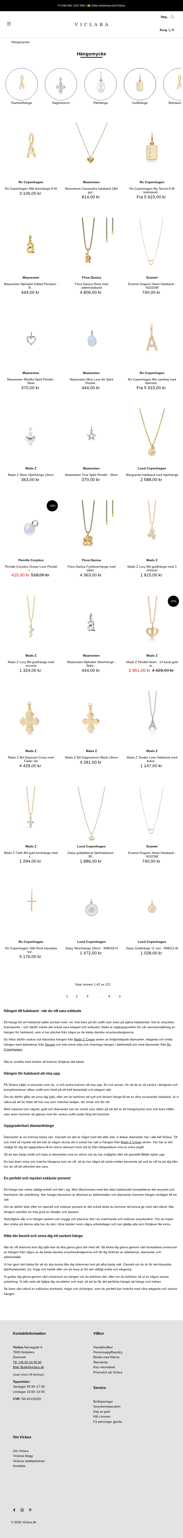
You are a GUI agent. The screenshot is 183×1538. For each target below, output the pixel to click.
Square (50, 1044)
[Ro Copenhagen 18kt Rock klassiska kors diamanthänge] (31, 909)
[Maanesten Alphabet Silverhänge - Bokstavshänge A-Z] (91, 622)
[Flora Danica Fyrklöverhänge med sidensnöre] (91, 527)
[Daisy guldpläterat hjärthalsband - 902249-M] (91, 813)
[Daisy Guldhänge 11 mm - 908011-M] (152, 909)
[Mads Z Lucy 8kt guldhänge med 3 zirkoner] (152, 527)
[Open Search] (172, 17)
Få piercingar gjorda (107, 1421)
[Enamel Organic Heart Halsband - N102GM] (152, 244)
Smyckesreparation (107, 1406)
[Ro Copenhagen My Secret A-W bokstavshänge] (152, 149)
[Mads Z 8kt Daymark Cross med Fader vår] (31, 718)
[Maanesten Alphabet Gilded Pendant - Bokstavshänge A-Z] (31, 244)
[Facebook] (14, 1510)
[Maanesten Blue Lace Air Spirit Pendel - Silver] (91, 340)
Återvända (100, 1362)
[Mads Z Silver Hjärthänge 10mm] (31, 435)
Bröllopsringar (103, 1401)
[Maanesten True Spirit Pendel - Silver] (91, 435)
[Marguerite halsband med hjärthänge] (152, 435)
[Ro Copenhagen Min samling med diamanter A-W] (152, 340)
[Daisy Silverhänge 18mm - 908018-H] (91, 909)
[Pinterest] (30, 1510)
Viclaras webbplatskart (29, 1461)
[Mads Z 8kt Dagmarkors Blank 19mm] (91, 718)
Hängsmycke (20, 42)
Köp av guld (101, 1411)
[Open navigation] (18, 23)
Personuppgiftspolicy (108, 1352)
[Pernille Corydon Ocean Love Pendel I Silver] (31, 527)
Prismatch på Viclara (107, 1372)
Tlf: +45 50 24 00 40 (27, 1362)
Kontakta (19, 1466)
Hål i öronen (101, 1416)
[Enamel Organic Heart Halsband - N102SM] (152, 813)
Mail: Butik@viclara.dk (28, 1367)
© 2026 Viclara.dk (23, 1522)
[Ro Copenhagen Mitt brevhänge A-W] (31, 149)
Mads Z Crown (84, 1039)
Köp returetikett (104, 1367)
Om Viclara (21, 1451)
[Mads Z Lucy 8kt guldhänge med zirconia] (31, 622)
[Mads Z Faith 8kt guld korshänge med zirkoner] (31, 813)
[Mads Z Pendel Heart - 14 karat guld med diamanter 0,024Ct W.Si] (152, 622)
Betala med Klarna (106, 1357)
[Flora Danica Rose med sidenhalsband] (91, 244)
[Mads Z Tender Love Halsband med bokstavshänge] (152, 718)
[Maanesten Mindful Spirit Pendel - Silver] (31, 340)
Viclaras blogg (23, 1456)
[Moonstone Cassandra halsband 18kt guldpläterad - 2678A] (91, 149)
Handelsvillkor (103, 1347)
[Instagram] (22, 1510)
